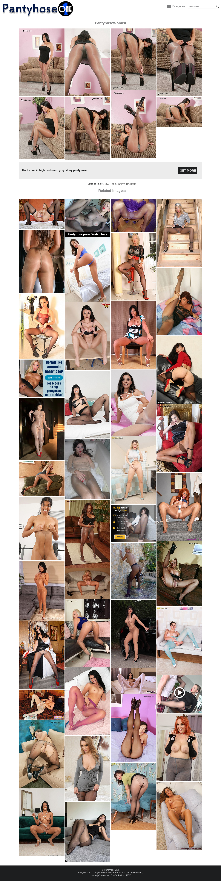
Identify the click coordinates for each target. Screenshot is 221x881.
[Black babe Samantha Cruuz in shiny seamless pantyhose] (41, 855)
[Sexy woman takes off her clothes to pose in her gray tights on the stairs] (179, 266)
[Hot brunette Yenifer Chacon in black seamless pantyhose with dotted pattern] (87, 437)
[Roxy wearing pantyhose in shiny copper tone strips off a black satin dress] (179, 471)
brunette (131, 183)
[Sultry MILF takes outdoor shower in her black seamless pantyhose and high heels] (133, 598)
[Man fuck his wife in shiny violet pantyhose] (133, 231)
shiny (121, 183)
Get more (188, 170)
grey (105, 183)
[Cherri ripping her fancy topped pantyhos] (133, 829)
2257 (128, 875)
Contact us (103, 875)
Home (94, 875)
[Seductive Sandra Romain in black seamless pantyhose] (133, 761)
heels (113, 183)
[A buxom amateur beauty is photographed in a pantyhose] (41, 459)
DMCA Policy (117, 875)
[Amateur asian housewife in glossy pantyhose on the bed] (87, 498)
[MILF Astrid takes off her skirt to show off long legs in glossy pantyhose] (133, 299)
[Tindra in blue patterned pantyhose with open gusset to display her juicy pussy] (179, 674)
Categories (177, 6)
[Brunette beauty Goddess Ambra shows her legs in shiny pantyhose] (87, 369)
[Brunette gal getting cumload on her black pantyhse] (41, 787)
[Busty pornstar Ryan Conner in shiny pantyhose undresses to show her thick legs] (87, 597)
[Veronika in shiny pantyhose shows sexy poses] (41, 495)
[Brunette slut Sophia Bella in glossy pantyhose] (41, 619)
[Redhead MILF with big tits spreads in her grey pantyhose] (179, 334)
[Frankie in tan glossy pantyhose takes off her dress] (179, 849)
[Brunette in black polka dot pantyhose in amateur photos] (87, 861)
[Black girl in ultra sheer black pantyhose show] (87, 567)
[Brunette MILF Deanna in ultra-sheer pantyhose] (133, 368)
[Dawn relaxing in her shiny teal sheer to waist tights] (41, 718)
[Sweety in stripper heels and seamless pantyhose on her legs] (41, 358)
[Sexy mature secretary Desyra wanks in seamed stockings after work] (179, 403)
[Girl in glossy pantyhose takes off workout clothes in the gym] (41, 292)
